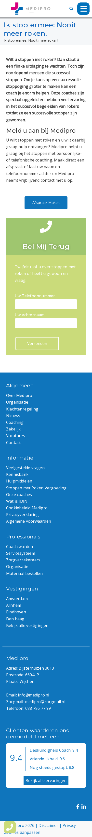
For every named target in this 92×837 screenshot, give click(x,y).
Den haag (15, 619)
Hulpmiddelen (19, 481)
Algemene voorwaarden (28, 521)
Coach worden (19, 546)
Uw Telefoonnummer (35, 296)
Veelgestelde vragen (25, 467)
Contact (13, 442)
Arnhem (13, 605)
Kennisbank (17, 474)
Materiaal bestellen (24, 573)
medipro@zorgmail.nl (45, 701)
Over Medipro (19, 395)
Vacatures (15, 435)
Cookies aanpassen (22, 832)
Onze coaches (19, 494)
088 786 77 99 (38, 708)
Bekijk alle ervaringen (46, 780)
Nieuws (13, 415)
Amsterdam (17, 598)
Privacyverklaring (22, 514)
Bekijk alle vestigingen (27, 625)
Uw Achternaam (30, 315)
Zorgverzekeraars (23, 560)
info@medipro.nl (33, 695)
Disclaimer (48, 825)
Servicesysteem (20, 553)
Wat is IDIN (16, 501)
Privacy (69, 825)
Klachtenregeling (22, 409)
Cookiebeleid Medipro (27, 508)
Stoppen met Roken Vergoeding (36, 488)
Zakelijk (13, 429)
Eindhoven (16, 612)
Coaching (15, 422)
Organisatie (17, 402)
